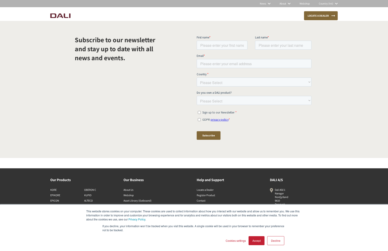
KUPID (87, 195)
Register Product (206, 195)
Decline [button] (275, 240)
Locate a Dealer (205, 189)
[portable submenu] (175, 15)
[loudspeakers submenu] (107, 15)
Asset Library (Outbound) (137, 200)
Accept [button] (256, 240)
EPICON (54, 200)
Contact (201, 200)
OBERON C (90, 189)
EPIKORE (55, 195)
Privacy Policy (136, 219)
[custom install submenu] (146, 15)
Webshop (128, 195)
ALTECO (88, 200)
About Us (128, 189)
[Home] (60, 15)
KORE (53, 189)
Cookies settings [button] (236, 240)
